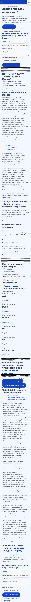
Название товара (7, 45)
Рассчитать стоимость (11, 65)
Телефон (5, 41)
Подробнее (5, 300)
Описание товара (7, 48)
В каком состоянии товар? (9, 57)
